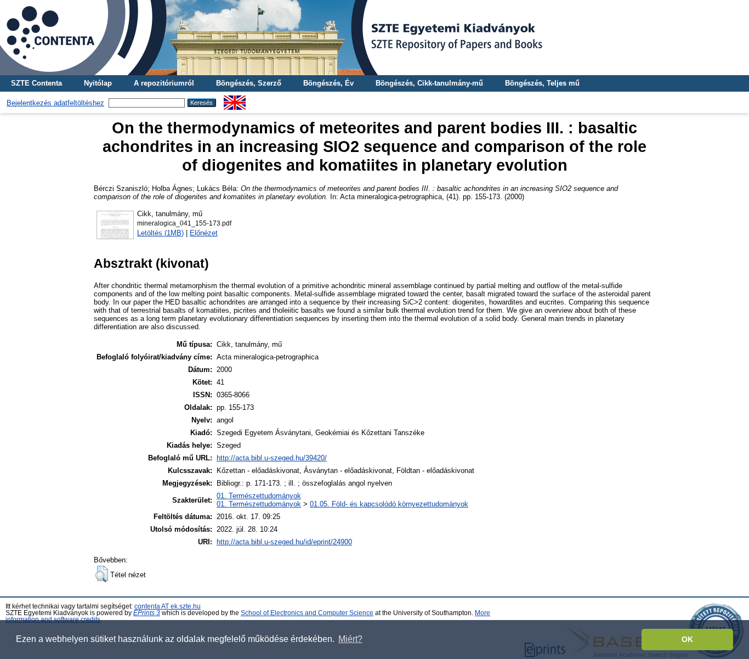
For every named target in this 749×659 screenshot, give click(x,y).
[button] (101, 574)
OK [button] (687, 639)
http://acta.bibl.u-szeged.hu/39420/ (272, 458)
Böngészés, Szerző (248, 83)
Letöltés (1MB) (160, 233)
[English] (235, 99)
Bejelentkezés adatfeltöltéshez (55, 103)
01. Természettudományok (259, 496)
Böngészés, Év (328, 83)
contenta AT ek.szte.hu (167, 606)
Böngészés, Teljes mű (542, 83)
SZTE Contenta (36, 83)
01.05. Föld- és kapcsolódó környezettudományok (389, 504)
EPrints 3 (146, 613)
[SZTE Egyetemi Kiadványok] (374, 37)
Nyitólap (98, 83)
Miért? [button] (350, 639)
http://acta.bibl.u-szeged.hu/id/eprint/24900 (284, 542)
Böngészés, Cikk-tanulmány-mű (429, 83)
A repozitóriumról (164, 83)
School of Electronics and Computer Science (307, 613)
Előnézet (204, 233)
